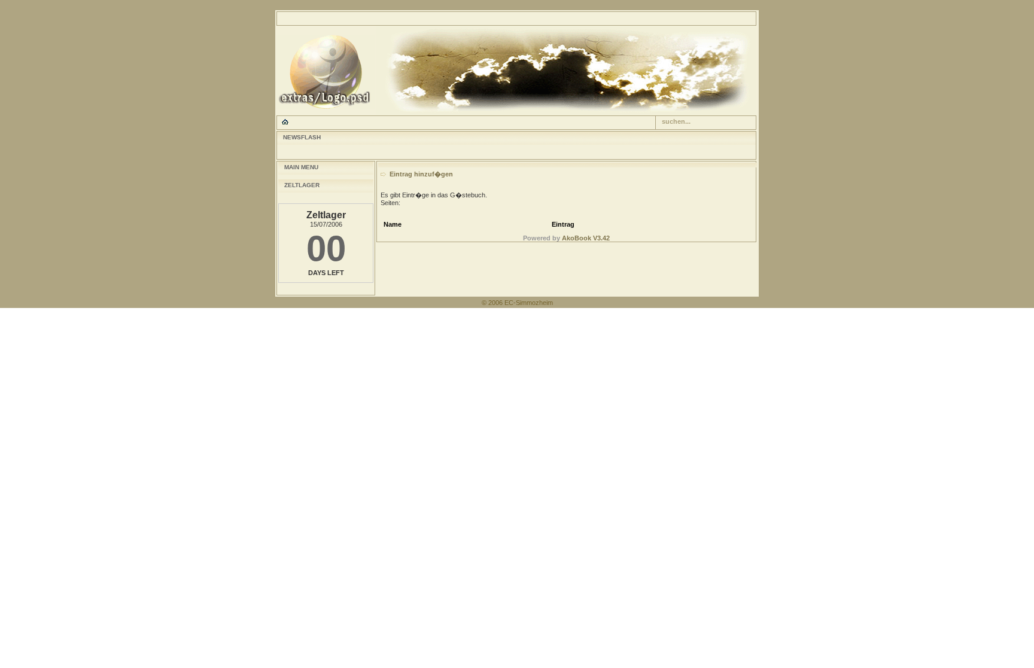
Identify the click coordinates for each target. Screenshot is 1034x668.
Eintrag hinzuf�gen (421, 174)
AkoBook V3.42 (586, 238)
